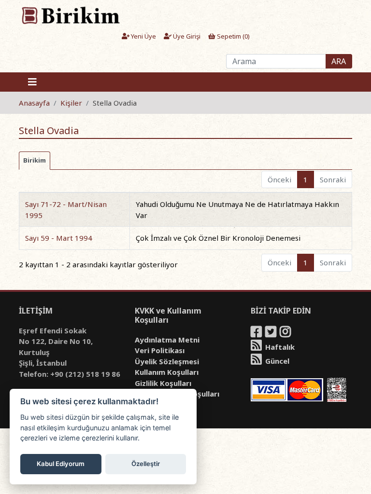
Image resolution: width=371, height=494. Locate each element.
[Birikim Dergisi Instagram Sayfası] (286, 333)
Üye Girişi (185, 36)
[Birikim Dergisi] (70, 15)
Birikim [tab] (34, 160)
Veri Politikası (160, 350)
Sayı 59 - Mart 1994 (58, 238)
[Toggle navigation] (32, 82)
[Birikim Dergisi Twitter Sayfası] (271, 333)
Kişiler (71, 103)
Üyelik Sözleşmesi (167, 361)
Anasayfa (34, 103)
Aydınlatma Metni (167, 339)
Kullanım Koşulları (167, 372)
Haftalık (279, 347)
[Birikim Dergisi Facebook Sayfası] (257, 333)
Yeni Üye (142, 36)
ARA (338, 61)
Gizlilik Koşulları (163, 383)
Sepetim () (232, 36)
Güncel (276, 361)
